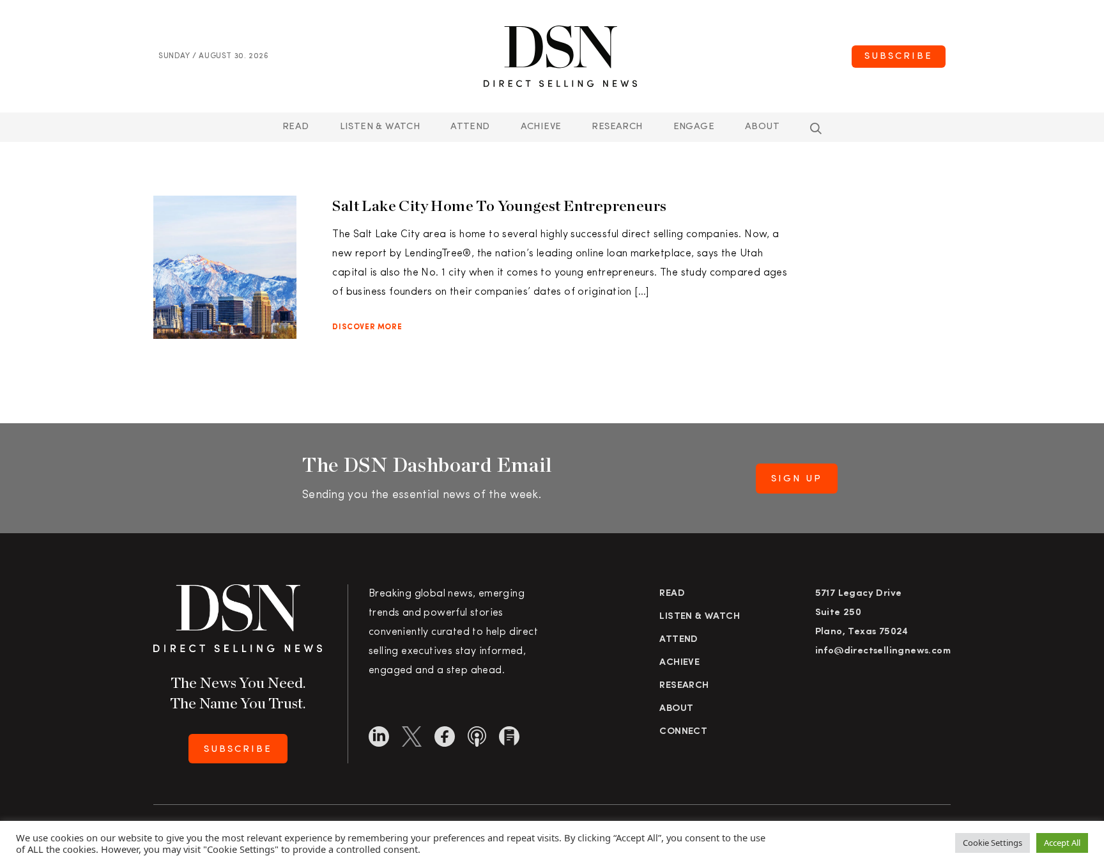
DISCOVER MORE (367, 327)
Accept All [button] (1062, 842)
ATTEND (469, 127)
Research (617, 127)
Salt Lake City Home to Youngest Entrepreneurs (499, 205)
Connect (683, 731)
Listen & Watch (380, 127)
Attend (678, 639)
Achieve (541, 127)
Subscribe (898, 56)
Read (295, 127)
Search (816, 128)
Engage (693, 127)
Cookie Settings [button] (992, 842)
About (762, 127)
